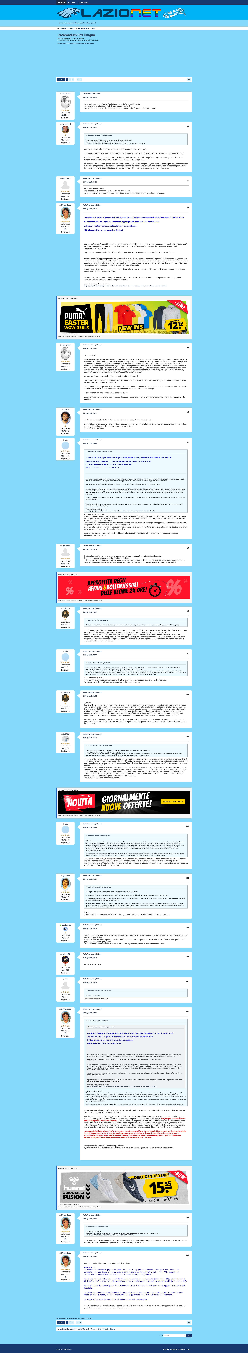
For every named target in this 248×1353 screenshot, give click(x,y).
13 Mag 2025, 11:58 (90, 182)
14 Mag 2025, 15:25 (90, 738)
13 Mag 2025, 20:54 (90, 549)
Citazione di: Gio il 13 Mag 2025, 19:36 (98, 620)
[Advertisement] (124, 62)
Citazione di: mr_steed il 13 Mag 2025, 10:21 (100, 887)
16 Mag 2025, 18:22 (90, 929)
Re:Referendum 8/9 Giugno (92, 124)
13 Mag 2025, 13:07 (90, 413)
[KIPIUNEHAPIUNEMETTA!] (65, 229)
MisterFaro (66, 205)
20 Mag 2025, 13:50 (90, 1256)
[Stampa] (189, 79)
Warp (66, 409)
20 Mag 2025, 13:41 (90, 1013)
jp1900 (66, 734)
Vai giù (61, 79)
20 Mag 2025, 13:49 (90, 1219)
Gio (66, 440)
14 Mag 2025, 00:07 (90, 655)
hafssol (66, 608)
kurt (66, 979)
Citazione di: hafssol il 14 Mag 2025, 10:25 (99, 835)
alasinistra (66, 925)
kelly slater (66, 93)
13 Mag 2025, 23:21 (90, 612)
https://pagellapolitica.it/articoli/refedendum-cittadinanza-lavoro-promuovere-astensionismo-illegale (125, 286)
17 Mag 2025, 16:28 (90, 983)
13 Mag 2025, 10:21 (90, 127)
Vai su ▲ (189, 1349)
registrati (92, 23)
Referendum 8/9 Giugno (76, 35)
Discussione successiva (85, 43)
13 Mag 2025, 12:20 (90, 209)
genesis (66, 875)
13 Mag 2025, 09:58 (90, 97)
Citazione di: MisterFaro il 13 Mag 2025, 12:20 (100, 451)
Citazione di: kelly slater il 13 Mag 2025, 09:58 (100, 135)
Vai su (61, 1322)
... (75, 80)
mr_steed (66, 124)
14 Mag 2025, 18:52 (90, 827)
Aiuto (165, 1349)
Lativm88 (66, 954)
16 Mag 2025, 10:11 (90, 879)
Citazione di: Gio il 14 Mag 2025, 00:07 (98, 1227)
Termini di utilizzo (176, 1349)
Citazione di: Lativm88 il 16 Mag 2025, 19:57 (100, 990)
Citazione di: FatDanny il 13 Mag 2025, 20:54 (100, 745)
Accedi (85, 23)
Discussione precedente (66, 43)
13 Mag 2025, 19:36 (90, 443)
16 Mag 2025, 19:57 (90, 958)
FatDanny (66, 178)
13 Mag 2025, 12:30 (90, 348)
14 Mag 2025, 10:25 (90, 696)
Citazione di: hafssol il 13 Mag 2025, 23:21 (99, 663)
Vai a (161, 1336)
